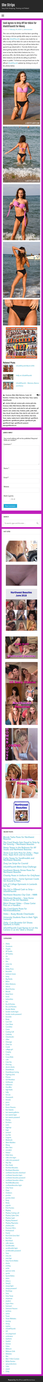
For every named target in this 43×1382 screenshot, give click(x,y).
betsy (7, 976)
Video (7, 1346)
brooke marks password (13, 1014)
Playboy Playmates (12, 1223)
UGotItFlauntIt (14, 39)
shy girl (8, 413)
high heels (9, 1090)
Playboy (8, 1210)
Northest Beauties (12, 1167)
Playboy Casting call (12, 1213)
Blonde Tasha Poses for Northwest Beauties (18, 838)
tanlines (8, 1311)
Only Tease (9, 1188)
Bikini (13, 395)
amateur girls (21, 403)
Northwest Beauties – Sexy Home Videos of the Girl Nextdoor (18, 899)
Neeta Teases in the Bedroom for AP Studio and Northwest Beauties (19, 848)
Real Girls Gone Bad (12, 1235)
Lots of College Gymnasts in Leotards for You (20, 885)
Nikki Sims (9, 1155)
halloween (9, 1084)
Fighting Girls (10, 1074)
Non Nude (9, 1165)
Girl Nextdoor (10, 1079)
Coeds (27, 395)
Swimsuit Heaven (11, 1308)
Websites (9, 1354)
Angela (8, 949)
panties (8, 1195)
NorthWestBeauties (12, 1183)
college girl (9, 1049)
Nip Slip (8, 1162)
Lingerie (8, 1137)
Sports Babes (10, 1276)
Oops (7, 1190)
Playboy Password (11, 1220)
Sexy (16, 398)
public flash (33, 411)
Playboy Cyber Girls (12, 1215)
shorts (8, 1263)
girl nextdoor (32, 408)
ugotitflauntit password (21, 423)
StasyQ (8, 1283)
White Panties (10, 1361)
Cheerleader (10, 1037)
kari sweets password (13, 1117)
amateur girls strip (30, 403)
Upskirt (8, 1341)
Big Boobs (9, 979)
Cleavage (9, 1042)
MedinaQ (9, 1140)
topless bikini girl (25, 418)
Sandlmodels (10, 1245)
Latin (7, 1125)
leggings (8, 1127)
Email (6, 477)
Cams (7, 1029)
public (28, 411)
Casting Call (10, 1032)
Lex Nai (8, 1135)
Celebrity (9, 1034)
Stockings (9, 1291)
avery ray (9, 964)
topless (36, 398)
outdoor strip (15, 411)
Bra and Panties (11, 1007)
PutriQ (8, 1233)
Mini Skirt (9, 1147)
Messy (8, 1145)
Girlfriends (9, 1082)
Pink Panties (10, 1208)
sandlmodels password (13, 1251)
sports (8, 1273)
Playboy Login (10, 1218)
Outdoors (12, 398)
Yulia (7, 1366)
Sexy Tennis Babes (12, 1261)
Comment (8, 444)
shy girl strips (15, 413)
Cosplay (8, 1052)
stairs (7, 1278)
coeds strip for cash (22, 408)
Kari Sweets (9, 1110)
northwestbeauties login (14, 1185)
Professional (10, 1230)
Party (7, 1200)
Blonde (8, 991)
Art (7, 956)
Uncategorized (11, 1334)
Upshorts (9, 1339)
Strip (20, 398)
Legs (7, 1130)
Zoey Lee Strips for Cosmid (15, 863)
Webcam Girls (10, 1351)
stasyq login (10, 1286)
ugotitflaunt (34, 418)
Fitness (8, 1077)
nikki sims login (11, 1157)
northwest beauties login (14, 1175)
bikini (10, 406)
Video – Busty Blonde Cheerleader (18, 913)
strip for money (15, 416)
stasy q (8, 1281)
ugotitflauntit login (8, 423)
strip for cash (26, 413)
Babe (7, 966)
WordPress (19, 1380)
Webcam (9, 1349)
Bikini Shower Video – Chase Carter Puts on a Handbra (19, 904)
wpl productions (11, 1364)
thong (8, 1323)
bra (7, 1001)
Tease (31, 398)
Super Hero (9, 1303)
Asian (7, 959)
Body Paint (9, 994)
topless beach (16, 418)
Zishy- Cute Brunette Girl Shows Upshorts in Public (17, 923)
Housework (9, 1097)
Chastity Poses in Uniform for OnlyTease (21, 875)
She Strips (8, 5)
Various (8, 1344)
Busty (7, 1019)
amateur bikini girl (11, 403)
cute (7, 1059)
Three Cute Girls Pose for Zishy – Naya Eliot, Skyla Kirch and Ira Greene (20, 853)
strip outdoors (25, 416)
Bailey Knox (10, 969)
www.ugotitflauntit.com (9, 425)
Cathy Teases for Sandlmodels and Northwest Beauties (18, 859)
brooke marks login (12, 1012)
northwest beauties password (15, 1178)
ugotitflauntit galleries (17, 420)
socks (7, 1268)
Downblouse (10, 1069)
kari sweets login (11, 1115)
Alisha (8, 944)
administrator (28, 29)
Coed (10, 408)
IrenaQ (8, 1100)
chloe (7, 1039)
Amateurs (8, 395)
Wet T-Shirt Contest (12, 1359)
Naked (8, 1152)
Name (6, 468)
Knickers (8, 1122)
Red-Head (9, 1240)
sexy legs (9, 1258)
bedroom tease (11, 974)
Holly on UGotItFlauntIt (24, 375)
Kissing (8, 1120)
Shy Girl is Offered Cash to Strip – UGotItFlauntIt (18, 890)
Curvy (7, 1054)
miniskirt (9, 1150)
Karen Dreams (10, 1107)
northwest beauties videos (14, 1180)
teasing (8, 1321)
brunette (8, 1017)
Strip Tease (25, 398)
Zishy (7, 1371)
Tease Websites (11, 1318)
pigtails (8, 1205)
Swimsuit (9, 1306)
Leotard (8, 1132)
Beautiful (9, 971)
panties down (10, 1198)
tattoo (8, 1313)
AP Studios (9, 954)
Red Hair (9, 1238)
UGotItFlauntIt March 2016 (25, 366)
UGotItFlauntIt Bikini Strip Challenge (19, 866)
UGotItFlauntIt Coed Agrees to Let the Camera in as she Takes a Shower (20, 928)
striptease (9, 1298)
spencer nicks (10, 1271)
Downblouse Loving (12, 1072)
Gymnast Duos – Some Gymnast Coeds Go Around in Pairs (21, 879)
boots (7, 996)
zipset (8, 1369)
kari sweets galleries (12, 1112)
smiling (8, 1266)
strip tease (33, 416)
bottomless (9, 999)
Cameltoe (9, 1027)
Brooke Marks (10, 1009)
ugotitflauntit (7, 420)
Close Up (9, 1044)
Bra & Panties (10, 1004)
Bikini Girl (25, 406)
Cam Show (9, 1024)
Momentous (31, 1380)
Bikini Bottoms (20, 395)
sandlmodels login (12, 1248)
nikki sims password (12, 1160)
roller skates (10, 1243)
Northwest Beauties (12, 1170)
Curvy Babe (9, 1057)
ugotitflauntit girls (30, 420)
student (8, 1301)
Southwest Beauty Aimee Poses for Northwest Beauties (19, 871)
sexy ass (8, 1256)
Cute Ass (9, 1062)
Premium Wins (11, 1228)
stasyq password (11, 1288)
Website (6, 486)
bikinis (8, 986)
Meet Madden (10, 1142)
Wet (7, 1356)
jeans (7, 1102)
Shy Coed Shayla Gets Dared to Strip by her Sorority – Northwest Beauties (21, 843)
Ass (7, 961)
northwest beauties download (15, 1173)
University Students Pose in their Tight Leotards (20, 918)
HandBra (9, 1087)
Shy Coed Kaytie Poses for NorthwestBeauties (15, 909)
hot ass (8, 1095)
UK (7, 1331)
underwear (9, 1336)
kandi (7, 1105)
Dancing (8, 1064)
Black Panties (10, 989)
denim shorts (10, 1067)
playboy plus (10, 1225)
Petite (7, 1203)
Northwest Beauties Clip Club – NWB (20, 894)
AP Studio (9, 951)
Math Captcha (8, 496)
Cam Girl (9, 1022)
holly (7, 1092)
